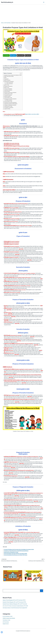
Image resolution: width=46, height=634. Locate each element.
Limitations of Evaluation (9, 107)
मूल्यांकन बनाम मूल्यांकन (7, 80)
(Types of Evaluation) (8, 88)
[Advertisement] (23, 13)
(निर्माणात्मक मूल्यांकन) (7, 96)
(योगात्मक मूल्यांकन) (7, 91)
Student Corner (6, 623)
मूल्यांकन (5, 77)
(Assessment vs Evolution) (9, 81)
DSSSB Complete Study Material (9, 618)
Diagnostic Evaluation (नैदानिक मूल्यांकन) (11, 103)
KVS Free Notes (6, 622)
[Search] (41, 590)
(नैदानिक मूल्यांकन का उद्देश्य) (8, 106)
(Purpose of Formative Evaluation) (10, 98)
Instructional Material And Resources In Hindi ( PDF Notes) (15, 555)
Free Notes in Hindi (6, 620)
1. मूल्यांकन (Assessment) (9, 82)
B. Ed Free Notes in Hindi (7, 616)
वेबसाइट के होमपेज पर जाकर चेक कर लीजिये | (32, 114)
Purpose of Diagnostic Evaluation (10, 105)
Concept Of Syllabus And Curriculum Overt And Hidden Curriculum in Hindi (19, 549)
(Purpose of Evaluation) (8, 86)
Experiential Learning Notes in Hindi (11, 552)
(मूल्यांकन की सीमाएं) (7, 108)
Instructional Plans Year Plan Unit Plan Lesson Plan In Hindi (15, 553)
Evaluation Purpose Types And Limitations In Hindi (12, 75)
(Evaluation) (6, 78)
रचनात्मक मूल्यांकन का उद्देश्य (8, 97)
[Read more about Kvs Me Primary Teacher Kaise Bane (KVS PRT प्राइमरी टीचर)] (33, 575)
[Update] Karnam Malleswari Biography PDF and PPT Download (15, 603)
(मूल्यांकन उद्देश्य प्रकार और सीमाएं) (9, 76)
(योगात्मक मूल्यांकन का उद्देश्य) (8, 93)
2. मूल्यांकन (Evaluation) (9, 83)
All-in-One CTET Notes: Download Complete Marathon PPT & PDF (15, 605)
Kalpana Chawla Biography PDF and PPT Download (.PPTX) (14, 600)
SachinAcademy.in (7, 2)
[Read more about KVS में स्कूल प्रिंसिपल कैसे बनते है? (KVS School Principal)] (12, 575)
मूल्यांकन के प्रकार (6, 87)
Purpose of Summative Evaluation (10, 92)
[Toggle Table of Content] (20, 73)
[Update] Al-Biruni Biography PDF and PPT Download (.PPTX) (14, 602)
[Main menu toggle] (44, 2)
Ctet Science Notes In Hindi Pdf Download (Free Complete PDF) (15, 607)
